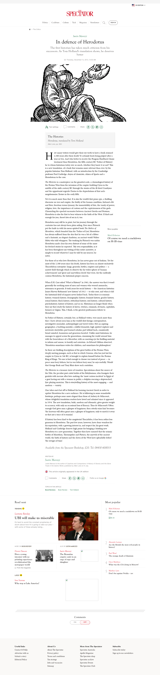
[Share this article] (101, 127)
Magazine (83, 22)
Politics (45, 22)
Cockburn (55, 22)
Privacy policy (52, 653)
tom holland (74, 490)
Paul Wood (112, 553)
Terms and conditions (56, 656)
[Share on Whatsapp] (97, 127)
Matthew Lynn (114, 571)
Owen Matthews (114, 562)
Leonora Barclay (22, 513)
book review (62, 490)
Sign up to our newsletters (123, 653)
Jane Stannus (20, 580)
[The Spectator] (80, 13)
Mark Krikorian (114, 235)
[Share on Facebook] (88, 127)
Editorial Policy (21, 659)
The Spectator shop (87, 656)
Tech (74, 22)
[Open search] (104, 23)
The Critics (37, 29)
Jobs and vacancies (54, 662)
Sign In (113, 22)
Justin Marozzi (52, 460)
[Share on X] (92, 127)
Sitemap (50, 666)
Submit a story (20, 656)
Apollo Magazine (86, 653)
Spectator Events (86, 662)
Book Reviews (50, 490)
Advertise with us (22, 653)
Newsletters (94, 22)
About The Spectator (55, 650)
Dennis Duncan (21, 551)
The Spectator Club (87, 666)
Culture (66, 22)
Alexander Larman (115, 542)
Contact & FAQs (21, 650)
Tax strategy (52, 659)
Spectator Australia (87, 650)
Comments (71, 127)
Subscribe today (119, 650)
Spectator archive (87, 659)
